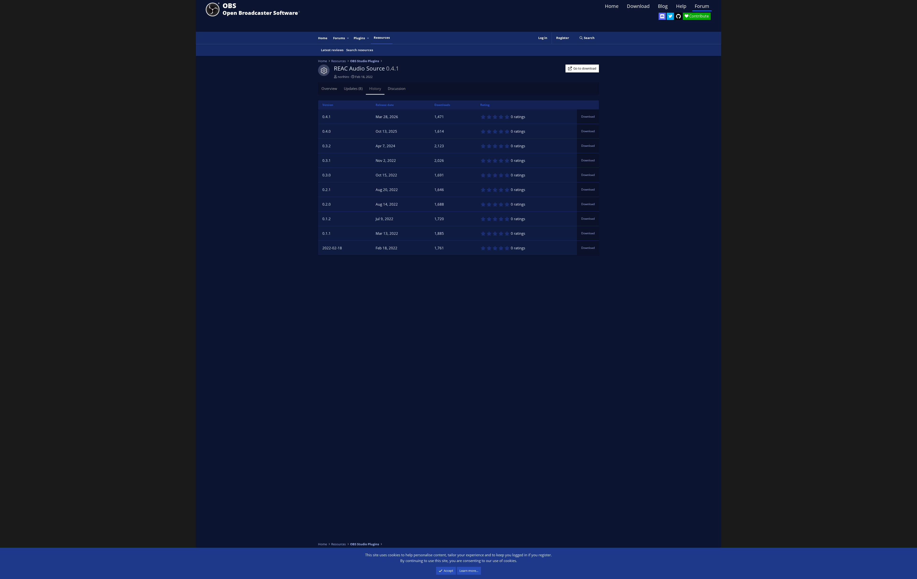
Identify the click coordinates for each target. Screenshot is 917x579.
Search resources (359, 50)
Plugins (359, 38)
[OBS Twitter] (670, 16)
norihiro (343, 77)
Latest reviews (332, 50)
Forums (339, 38)
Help (681, 6)
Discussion (396, 88)
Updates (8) (353, 88)
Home (611, 6)
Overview (329, 88)
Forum (702, 6)
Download (638, 6)
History (375, 88)
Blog (663, 6)
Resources (382, 37)
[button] (348, 38)
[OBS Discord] (662, 16)
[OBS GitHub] (678, 16)
